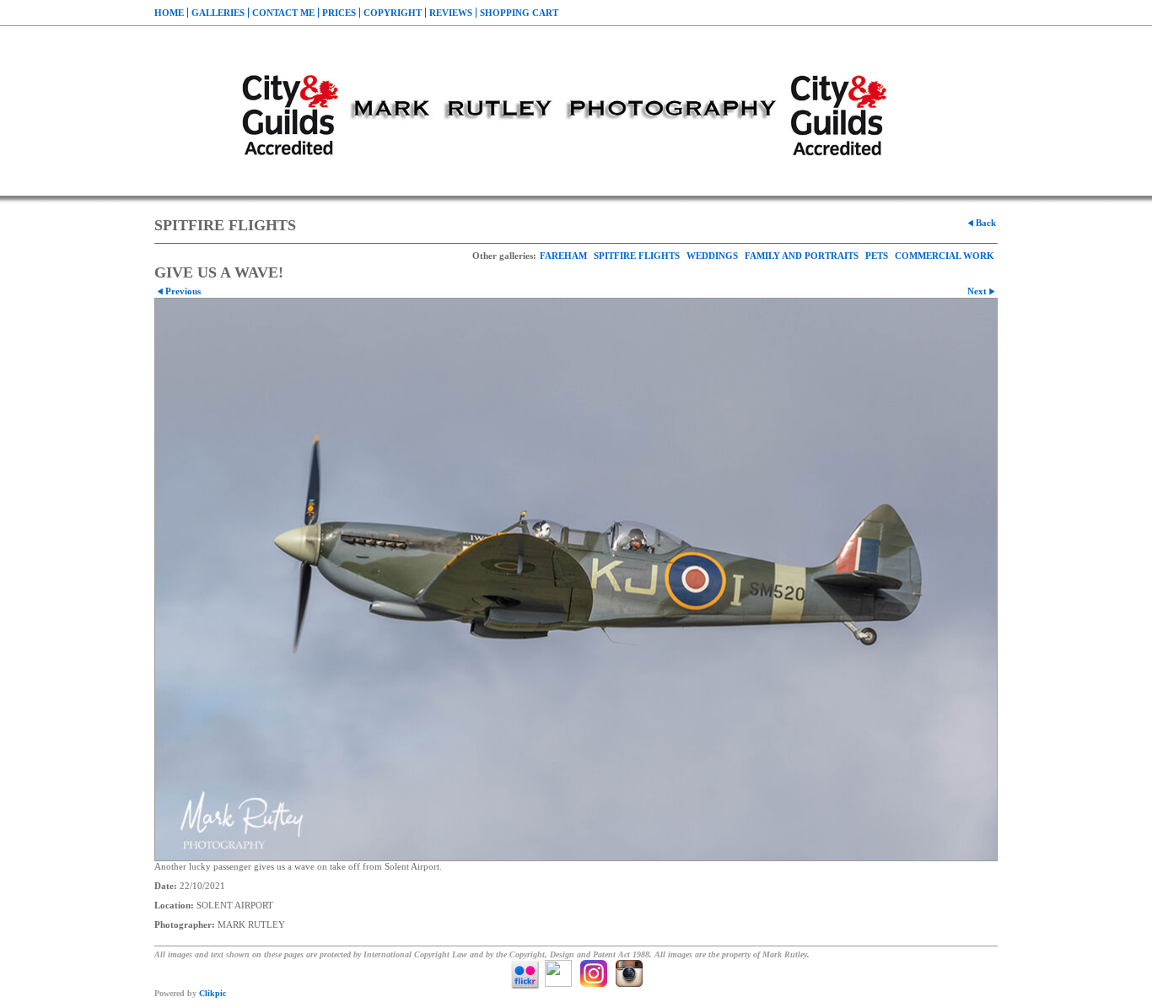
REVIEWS (450, 13)
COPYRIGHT (392, 13)
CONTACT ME (283, 13)
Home (169, 13)
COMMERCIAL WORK (944, 256)
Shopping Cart (519, 13)
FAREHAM (563, 256)
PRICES (339, 13)
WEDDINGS (712, 256)
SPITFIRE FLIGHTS (637, 256)
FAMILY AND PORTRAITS (802, 256)
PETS (876, 256)
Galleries (218, 13)
